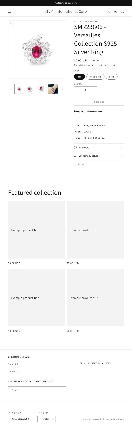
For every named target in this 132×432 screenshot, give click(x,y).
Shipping (90, 65)
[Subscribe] (62, 390)
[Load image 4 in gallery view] (53, 89)
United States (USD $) (21, 419)
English (45, 419)
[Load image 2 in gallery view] (30, 89)
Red (79, 76)
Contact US (14, 371)
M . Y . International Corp (98, 419)
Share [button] (81, 164)
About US (13, 364)
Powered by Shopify (116, 419)
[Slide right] (62, 88)
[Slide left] (11, 88)
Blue (111, 76)
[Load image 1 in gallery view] (19, 89)
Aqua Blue (95, 76)
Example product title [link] (25, 230)
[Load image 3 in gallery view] (42, 89)
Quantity (78, 83)
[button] (9, 11)
